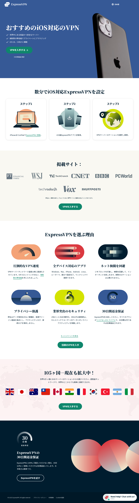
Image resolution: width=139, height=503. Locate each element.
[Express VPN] (15, 4)
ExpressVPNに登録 (33, 135)
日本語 (117, 4)
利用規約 (51, 497)
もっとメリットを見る (69, 336)
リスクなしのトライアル (106, 320)
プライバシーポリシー (40, 497)
